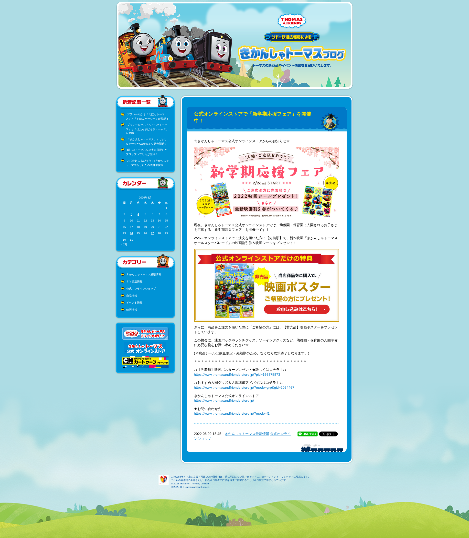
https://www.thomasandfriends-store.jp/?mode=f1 (232, 413)
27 (152, 233)
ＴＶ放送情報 (134, 281)
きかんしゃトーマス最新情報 (143, 274)
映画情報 (131, 309)
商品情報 (131, 295)
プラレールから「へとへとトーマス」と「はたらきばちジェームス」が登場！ (147, 128)
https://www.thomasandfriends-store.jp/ (224, 400)
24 (131, 233)
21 (159, 226)
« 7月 (124, 244)
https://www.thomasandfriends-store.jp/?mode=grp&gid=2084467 (244, 387)
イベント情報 (134, 302)
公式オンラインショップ (141, 288)
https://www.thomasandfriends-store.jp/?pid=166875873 (237, 374)
